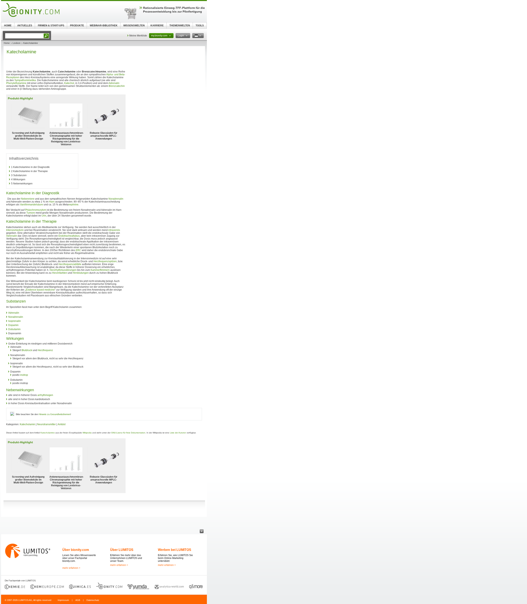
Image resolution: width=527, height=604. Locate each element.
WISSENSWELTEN (134, 25)
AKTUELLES (24, 25)
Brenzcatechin (117, 86)
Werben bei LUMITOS (174, 550)
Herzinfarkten (59, 272)
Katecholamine (48, 433)
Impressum (63, 600)
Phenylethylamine (16, 83)
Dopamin (13, 325)
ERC (78, 250)
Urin (44, 215)
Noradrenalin (115, 198)
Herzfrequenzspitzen (105, 261)
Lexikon (16, 43)
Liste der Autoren (178, 433)
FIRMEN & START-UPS (51, 25)
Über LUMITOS (121, 550)
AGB (77, 600)
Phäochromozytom (35, 209)
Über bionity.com (75, 550)
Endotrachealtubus (69, 235)
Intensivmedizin (15, 230)
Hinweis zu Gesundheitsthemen (54, 414)
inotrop (24, 375)
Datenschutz (92, 600)
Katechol (69, 83)
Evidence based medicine (40, 289)
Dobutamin (14, 329)
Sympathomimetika (25, 80)
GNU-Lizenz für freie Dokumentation (128, 433)
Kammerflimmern (100, 270)
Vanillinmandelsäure (31, 204)
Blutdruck (27, 350)
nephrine (73, 204)
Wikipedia (87, 433)
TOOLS (200, 25)
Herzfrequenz (45, 350)
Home (7, 43)
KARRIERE (157, 25)
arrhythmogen (45, 395)
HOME (8, 25)
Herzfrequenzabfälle (69, 264)
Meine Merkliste (138, 35)
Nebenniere (27, 198)
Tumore (30, 212)
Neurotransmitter (46, 424)
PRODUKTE (77, 25)
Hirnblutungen (81, 272)
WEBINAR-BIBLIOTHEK (104, 25)
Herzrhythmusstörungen (63, 270)
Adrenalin (113, 83)
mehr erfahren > (71, 568)
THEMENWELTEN (179, 25)
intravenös (114, 230)
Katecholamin (27, 424)
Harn (52, 201)
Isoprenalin (14, 321)
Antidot (61, 424)
